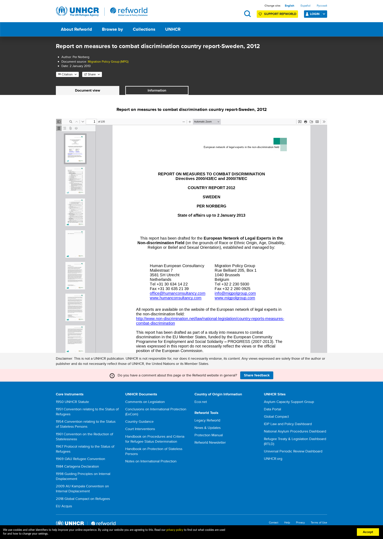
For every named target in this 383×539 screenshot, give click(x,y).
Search (247, 13)
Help (287, 522)
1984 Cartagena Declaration (77, 466)
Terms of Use (319, 522)
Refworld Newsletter (210, 442)
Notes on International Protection (151, 461)
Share (92, 74)
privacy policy (174, 530)
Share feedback (257, 375)
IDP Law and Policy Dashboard (288, 423)
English (289, 6)
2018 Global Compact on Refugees (83, 498)
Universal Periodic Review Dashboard (293, 451)
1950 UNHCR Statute (72, 401)
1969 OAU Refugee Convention (80, 458)
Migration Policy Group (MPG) (108, 61)
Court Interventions (140, 428)
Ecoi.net (200, 401)
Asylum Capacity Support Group (289, 401)
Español (305, 6)
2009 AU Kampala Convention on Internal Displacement (82, 489)
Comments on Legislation (145, 401)
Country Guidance (139, 421)
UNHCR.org (273, 458)
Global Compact (276, 416)
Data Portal (272, 409)
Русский (322, 6)
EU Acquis (64, 505)
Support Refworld (280, 14)
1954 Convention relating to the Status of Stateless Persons (85, 424)
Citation (67, 74)
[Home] (102, 11)
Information (157, 90)
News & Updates (207, 427)
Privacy (300, 522)
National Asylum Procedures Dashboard (295, 431)
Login (315, 14)
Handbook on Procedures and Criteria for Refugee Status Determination (154, 439)
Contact (273, 522)
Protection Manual (208, 434)
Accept (368, 532)
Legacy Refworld (207, 420)
